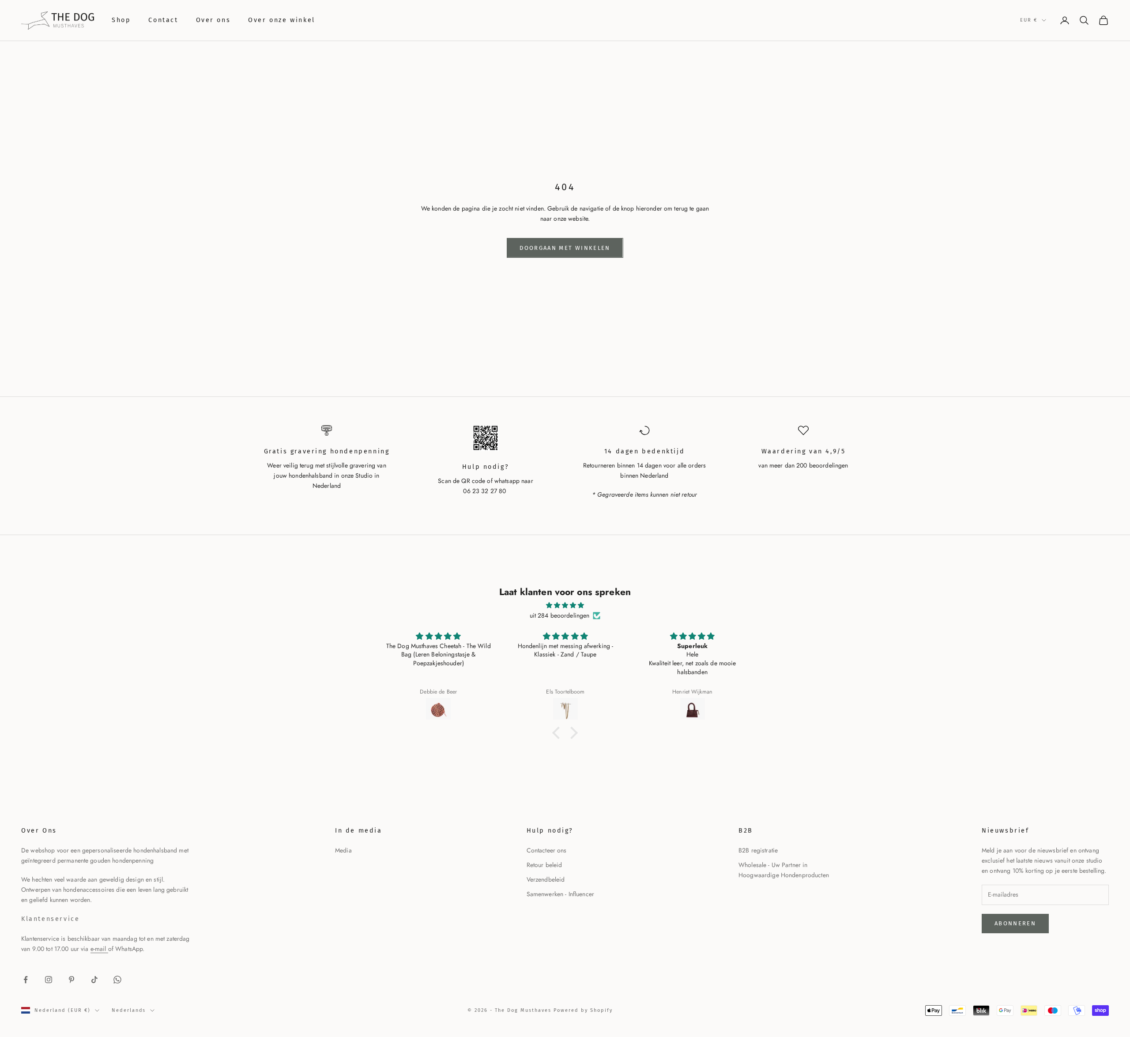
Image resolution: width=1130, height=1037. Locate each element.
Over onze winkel (281, 20)
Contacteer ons (547, 850)
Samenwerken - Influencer (560, 894)
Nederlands (129, 1010)
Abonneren (1015, 923)
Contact (163, 20)
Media (343, 850)
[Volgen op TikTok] (94, 979)
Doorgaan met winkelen (565, 248)
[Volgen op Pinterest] (71, 979)
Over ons (213, 20)
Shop (121, 20)
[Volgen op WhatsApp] (117, 979)
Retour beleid (544, 864)
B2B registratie (758, 850)
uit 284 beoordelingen (560, 615)
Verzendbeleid (546, 879)
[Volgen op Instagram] (48, 979)
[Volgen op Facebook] (25, 979)
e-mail (99, 948)
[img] (565, 605)
